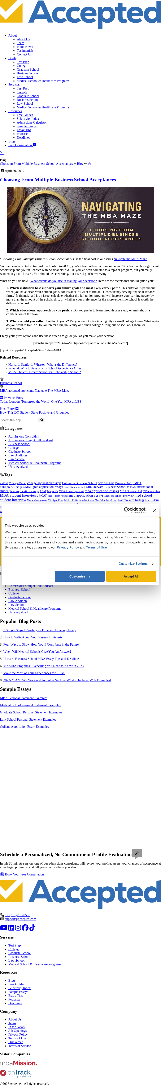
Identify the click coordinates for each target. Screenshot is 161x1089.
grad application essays (47, 487)
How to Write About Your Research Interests (32, 637)
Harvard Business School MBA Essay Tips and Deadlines (41, 659)
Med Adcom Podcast (58, 495)
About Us (23, 39)
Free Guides (25, 115)
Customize (77, 576)
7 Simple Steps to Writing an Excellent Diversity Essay (39, 630)
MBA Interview (151, 491)
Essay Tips (24, 130)
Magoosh (52, 491)
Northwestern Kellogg (131, 500)
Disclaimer (15, 1042)
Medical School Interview (119, 495)
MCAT (43, 495)
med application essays (86, 495)
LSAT (43, 491)
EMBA (137, 483)
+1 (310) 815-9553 (17, 915)
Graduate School (28, 69)
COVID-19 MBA (106, 483)
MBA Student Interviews (19, 495)
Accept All (131, 576)
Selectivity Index (28, 118)
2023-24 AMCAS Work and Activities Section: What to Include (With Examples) (57, 680)
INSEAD (131, 487)
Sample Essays (26, 126)
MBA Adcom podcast (71, 491)
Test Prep (23, 62)
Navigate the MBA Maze (130, 259)
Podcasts (22, 134)
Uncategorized (18, 466)
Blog (11, 141)
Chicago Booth (17, 483)
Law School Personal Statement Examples (28, 719)
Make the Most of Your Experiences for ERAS (34, 673)
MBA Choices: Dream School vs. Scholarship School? (44, 372)
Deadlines (23, 137)
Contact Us (24, 54)
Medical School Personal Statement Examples (30, 705)
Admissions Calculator (32, 122)
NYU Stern (152, 500)
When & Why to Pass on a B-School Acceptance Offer (44, 368)
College (22, 65)
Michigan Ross (55, 500)
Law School (25, 77)
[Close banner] (154, 510)
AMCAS (4, 483)
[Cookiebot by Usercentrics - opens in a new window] (127, 510)
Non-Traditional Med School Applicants (98, 500)
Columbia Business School (79, 483)
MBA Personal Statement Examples (23, 698)
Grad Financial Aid (74, 487)
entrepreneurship (11, 487)
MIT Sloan (71, 500)
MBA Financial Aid (131, 491)
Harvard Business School (109, 487)
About (12, 35)
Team (20, 43)
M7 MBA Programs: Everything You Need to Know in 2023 (43, 666)
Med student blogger (37, 500)
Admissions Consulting (23, 436)
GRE (89, 487)
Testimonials (25, 50)
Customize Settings (133, 563)
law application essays (24, 491)
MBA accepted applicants (17, 390)
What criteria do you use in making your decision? (63, 281)
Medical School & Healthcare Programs (43, 81)
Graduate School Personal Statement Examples (31, 712)
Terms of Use (17, 1038)
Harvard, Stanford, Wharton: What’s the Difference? (43, 364)
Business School (28, 73)
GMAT (27, 487)
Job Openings (17, 1030)
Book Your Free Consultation (24, 874)
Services (13, 84)
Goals (12, 58)
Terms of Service (19, 1046)
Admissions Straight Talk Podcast (30, 440)
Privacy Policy (18, 1034)
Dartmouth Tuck (123, 483)
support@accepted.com (20, 919)
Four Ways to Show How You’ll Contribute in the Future (41, 644)
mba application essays (102, 491)
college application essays (44, 483)
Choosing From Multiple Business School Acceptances (36, 163)
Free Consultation (20, 145)
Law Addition (17, 455)
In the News (25, 47)
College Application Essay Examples (24, 726)
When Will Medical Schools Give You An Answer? (37, 651)
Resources (15, 111)
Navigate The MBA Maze (52, 390)
